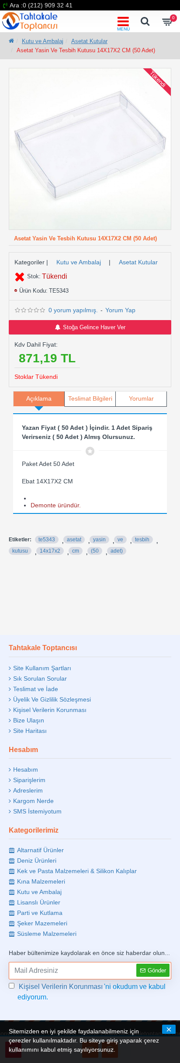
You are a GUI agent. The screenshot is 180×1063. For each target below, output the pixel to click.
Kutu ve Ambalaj (42, 41)
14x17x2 (50, 551)
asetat (74, 540)
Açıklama (39, 398)
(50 (95, 551)
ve (120, 540)
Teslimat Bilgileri (90, 398)
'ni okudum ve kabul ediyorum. (91, 992)
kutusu (20, 551)
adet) (117, 551)
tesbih (142, 540)
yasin (99, 540)
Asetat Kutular (89, 41)
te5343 (46, 540)
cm (75, 551)
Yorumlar (141, 398)
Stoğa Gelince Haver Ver (94, 327)
